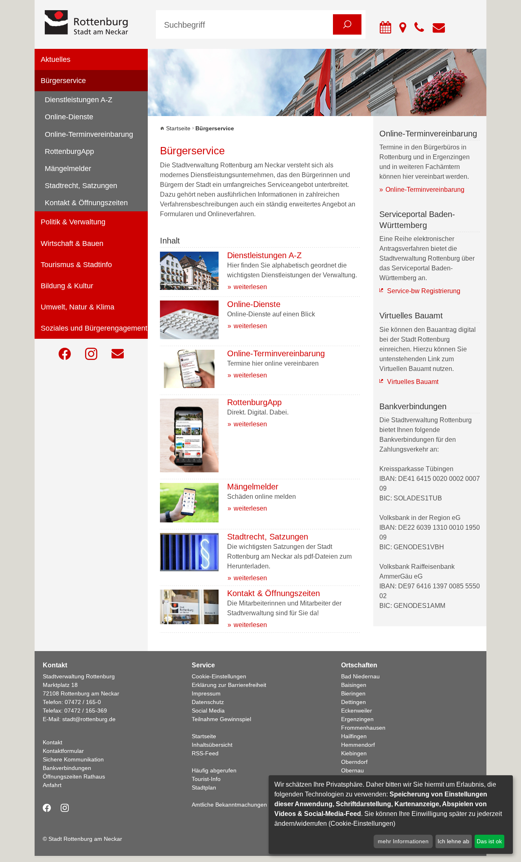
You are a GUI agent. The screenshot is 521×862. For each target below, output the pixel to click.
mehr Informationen (403, 841)
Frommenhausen (363, 727)
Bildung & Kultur (67, 286)
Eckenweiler (356, 710)
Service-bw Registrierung (423, 290)
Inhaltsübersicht (212, 744)
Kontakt (52, 742)
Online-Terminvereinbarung (89, 134)
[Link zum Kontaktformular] (118, 354)
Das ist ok (489, 841)
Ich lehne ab (453, 841)
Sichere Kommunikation (73, 759)
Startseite (178, 128)
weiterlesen (250, 286)
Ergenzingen (357, 719)
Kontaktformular (63, 751)
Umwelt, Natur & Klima (77, 307)
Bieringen (353, 693)
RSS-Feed (205, 753)
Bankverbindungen (67, 768)
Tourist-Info (206, 779)
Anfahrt (52, 785)
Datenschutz (208, 702)
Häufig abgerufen (214, 770)
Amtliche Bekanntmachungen (229, 804)
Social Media (208, 710)
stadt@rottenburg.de (89, 719)
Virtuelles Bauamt (412, 381)
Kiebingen (354, 753)
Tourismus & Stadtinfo (76, 265)
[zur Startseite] (94, 23)
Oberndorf (354, 762)
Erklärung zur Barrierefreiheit (229, 685)
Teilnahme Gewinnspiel (221, 719)
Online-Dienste (69, 117)
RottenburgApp (69, 151)
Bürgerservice (63, 81)
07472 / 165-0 (83, 702)
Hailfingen (354, 736)
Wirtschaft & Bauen (72, 243)
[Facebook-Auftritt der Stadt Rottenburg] (65, 354)
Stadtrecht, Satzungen (81, 186)
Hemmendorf (358, 744)
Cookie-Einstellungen (219, 676)
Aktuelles (55, 59)
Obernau (352, 770)
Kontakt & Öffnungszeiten (86, 203)
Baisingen (353, 685)
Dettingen (353, 702)
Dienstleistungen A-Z (78, 100)
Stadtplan (204, 787)
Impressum (206, 693)
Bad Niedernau (360, 676)
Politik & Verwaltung (73, 222)
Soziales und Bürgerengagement (94, 328)
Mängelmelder (68, 169)
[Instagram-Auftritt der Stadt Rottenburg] (91, 354)
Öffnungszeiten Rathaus (74, 776)
